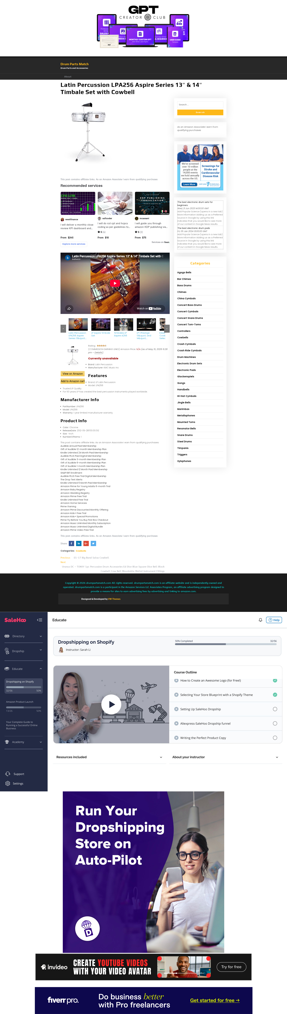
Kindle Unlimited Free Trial (74, 499)
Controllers (183, 331)
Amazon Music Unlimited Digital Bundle (82, 526)
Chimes (181, 292)
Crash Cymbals (186, 344)
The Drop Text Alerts (71, 479)
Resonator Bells (186, 428)
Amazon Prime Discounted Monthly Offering (84, 509)
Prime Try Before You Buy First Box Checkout (84, 519)
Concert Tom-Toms (189, 324)
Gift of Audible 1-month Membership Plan (83, 466)
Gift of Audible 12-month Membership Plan (84, 449)
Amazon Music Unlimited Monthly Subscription (86, 523)
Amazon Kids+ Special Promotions (79, 516)
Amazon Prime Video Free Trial (77, 529)
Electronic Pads (186, 370)
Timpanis (182, 448)
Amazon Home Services (74, 503)
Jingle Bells (184, 402)
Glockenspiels (185, 376)
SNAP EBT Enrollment (71, 472)
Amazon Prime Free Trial (74, 496)
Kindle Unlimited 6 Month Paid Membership (84, 482)
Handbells (183, 389)
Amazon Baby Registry (73, 489)
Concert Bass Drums (189, 305)
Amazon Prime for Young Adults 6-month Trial (85, 486)
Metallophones (186, 415)
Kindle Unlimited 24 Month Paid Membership (84, 452)
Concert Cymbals (187, 311)
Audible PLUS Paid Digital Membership (81, 455)
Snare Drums (185, 435)
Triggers (182, 454)
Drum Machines (186, 357)
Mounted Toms (186, 422)
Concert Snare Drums (190, 318)
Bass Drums (184, 285)
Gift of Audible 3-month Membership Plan (83, 459)
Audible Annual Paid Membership (78, 445)
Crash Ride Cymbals (189, 350)
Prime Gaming (68, 506)
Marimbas (183, 409)
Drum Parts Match (75, 64)
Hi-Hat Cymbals (186, 396)
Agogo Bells (184, 272)
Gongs (181, 383)
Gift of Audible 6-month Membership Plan (83, 462)
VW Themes (114, 599)
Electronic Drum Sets (189, 363)
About (67, 76)
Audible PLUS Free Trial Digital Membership (83, 476)
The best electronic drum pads (193, 228)
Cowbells (81, 550)
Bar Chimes (184, 279)
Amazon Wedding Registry (75, 493)
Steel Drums (184, 441)
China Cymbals (186, 298)
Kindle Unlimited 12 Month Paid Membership (84, 469)
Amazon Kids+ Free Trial (73, 513)
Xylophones (184, 461)
